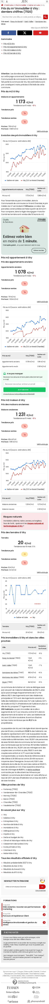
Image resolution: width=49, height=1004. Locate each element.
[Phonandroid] (36, 1001)
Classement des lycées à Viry (15, 844)
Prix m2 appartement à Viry (15, 47)
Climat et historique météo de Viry (17, 840)
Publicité (36, 971)
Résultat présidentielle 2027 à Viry (17, 863)
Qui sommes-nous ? (10, 971)
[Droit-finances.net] (36, 992)
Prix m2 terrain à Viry (12, 53)
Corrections (30, 975)
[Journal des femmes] (12, 987)
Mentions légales (40, 975)
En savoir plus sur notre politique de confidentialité (18, 394)
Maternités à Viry (10, 853)
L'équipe (20, 971)
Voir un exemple (40, 890)
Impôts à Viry (9, 834)
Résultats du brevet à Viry (14, 869)
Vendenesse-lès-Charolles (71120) (17, 792)
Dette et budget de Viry (13, 837)
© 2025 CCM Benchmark (30, 977)
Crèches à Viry (9, 850)
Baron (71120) (9, 799)
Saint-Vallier (28, 21)
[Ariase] (12, 1001)
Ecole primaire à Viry (12, 847)
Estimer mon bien (39, 250)
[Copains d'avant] (12, 996)
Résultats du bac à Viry (13, 866)
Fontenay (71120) (10, 789)
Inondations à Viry (10, 827)
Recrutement (9, 973)
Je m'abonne (23, 390)
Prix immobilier (21, 5)
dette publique (34, 769)
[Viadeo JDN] (36, 996)
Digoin (4, 682)
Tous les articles (16, 975)
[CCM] (36, 987)
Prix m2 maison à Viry (12, 50)
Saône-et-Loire (34, 5)
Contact (43, 971)
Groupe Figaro (16, 977)
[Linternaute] (12, 992)
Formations (10, 900)
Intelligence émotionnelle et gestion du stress (20, 923)
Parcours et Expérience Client (16, 915)
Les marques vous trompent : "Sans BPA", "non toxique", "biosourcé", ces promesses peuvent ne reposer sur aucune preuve (23, 957)
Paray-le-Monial (16, 21)
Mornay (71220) (10, 796)
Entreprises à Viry (10, 821)
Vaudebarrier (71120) (12, 805)
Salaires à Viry (9, 818)
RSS (23, 975)
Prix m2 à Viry (9, 44)
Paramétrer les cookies (37, 973)
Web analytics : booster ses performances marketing (22, 907)
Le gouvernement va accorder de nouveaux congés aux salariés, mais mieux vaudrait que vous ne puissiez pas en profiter (24, 944)
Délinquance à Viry (11, 831)
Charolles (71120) (10, 802)
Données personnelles (21, 973)
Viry (5, 815)
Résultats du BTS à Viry (12, 872)
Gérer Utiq (6, 975)
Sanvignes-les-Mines (10, 672)
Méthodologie (42, 131)
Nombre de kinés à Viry (13, 824)
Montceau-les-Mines (10, 677)
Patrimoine (9, 5)
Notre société (28, 971)
